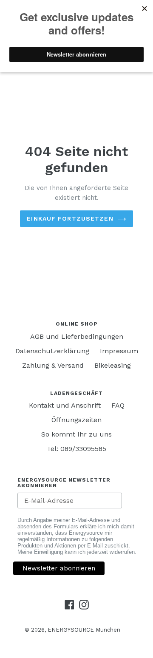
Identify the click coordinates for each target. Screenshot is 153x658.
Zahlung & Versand (53, 365)
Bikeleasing (112, 365)
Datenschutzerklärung (52, 351)
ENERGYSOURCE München (84, 630)
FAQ (118, 405)
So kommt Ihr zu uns (76, 434)
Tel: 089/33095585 (76, 449)
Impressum (119, 351)
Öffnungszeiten (76, 420)
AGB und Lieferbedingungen (76, 336)
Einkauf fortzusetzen (70, 218)
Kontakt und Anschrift (65, 405)
